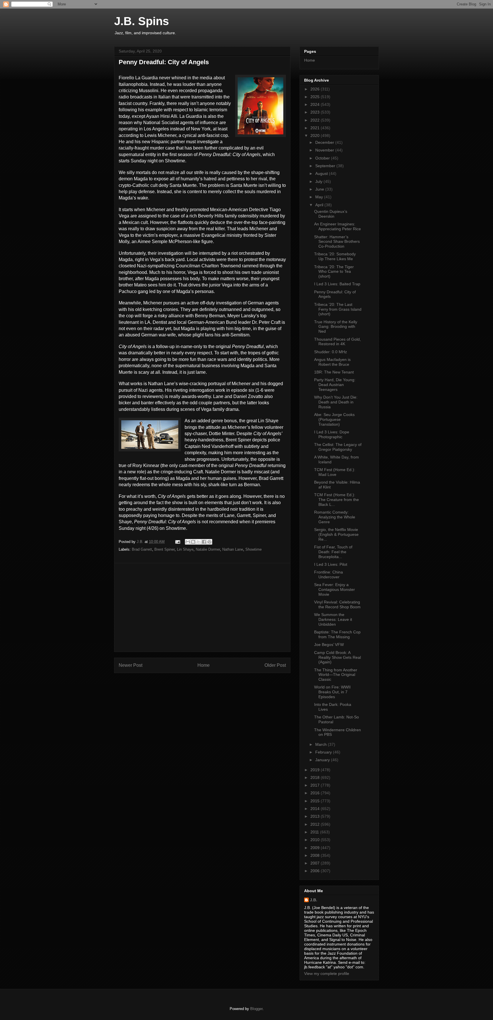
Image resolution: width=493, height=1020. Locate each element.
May (319, 197)
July (319, 181)
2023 (315, 112)
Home (203, 665)
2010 (315, 839)
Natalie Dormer (208, 549)
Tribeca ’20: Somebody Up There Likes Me (335, 256)
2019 (315, 769)
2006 (315, 870)
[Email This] (188, 542)
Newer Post (130, 665)
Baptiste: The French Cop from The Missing (337, 634)
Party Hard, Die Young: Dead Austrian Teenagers (334, 384)
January (323, 760)
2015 (315, 801)
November (325, 150)
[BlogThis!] (193, 542)
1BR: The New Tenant (334, 372)
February (324, 752)
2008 (315, 855)
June (320, 189)
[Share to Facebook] (204, 542)
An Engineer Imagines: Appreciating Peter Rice (337, 226)
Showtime (253, 549)
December (325, 142)
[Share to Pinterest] (209, 542)
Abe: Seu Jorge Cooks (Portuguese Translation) (334, 419)
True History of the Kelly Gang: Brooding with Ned (335, 327)
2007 (315, 863)
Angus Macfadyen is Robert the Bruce (332, 362)
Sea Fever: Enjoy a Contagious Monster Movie (334, 589)
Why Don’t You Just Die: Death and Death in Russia (335, 402)
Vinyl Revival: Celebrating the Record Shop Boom (337, 604)
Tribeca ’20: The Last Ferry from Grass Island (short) (337, 309)
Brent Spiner (164, 549)
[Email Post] (177, 542)
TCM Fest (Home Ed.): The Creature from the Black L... (336, 499)
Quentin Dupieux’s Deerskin (330, 214)
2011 (315, 832)
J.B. (313, 900)
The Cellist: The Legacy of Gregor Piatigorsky (337, 447)
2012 (315, 824)
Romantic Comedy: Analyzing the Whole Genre (334, 517)
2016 (315, 793)
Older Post (275, 665)
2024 (315, 104)
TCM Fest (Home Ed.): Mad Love (334, 472)
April (319, 205)
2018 (315, 777)
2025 (315, 96)
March (321, 744)
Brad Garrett (142, 549)
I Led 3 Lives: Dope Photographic (331, 434)
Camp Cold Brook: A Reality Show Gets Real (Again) (337, 657)
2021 (315, 128)
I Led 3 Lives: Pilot (330, 564)
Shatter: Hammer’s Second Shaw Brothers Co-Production (337, 242)
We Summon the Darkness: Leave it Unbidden (333, 619)
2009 (315, 847)
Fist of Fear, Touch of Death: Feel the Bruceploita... (333, 552)
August (322, 173)
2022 (315, 120)
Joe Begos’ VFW (329, 644)
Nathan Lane (232, 549)
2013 (315, 816)
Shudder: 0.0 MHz (330, 352)
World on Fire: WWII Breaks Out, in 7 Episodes (332, 692)
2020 (315, 135)
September (325, 165)
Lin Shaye (185, 549)
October (323, 158)
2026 (315, 89)
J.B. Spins (141, 21)
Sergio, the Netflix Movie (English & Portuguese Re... (336, 534)
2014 (315, 808)
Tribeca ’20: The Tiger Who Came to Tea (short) (334, 271)
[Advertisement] (202, 607)
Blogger (256, 1009)
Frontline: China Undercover (328, 574)
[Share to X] (198, 542)
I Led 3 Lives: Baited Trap (337, 284)
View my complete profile (326, 973)
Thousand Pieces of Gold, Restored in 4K (337, 341)
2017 (315, 785)
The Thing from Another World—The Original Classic (335, 675)
